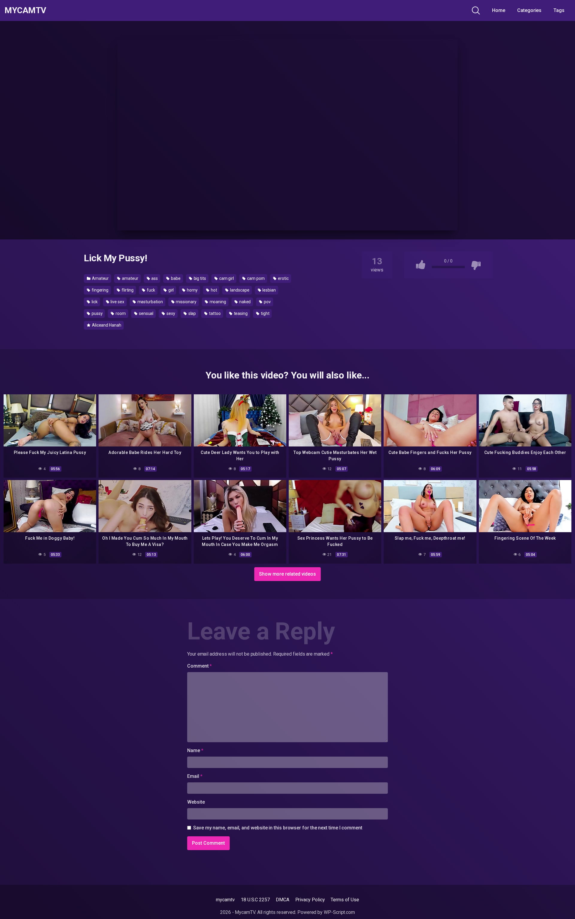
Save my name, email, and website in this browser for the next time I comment (277, 828)
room (120, 313)
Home (498, 10)
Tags (559, 10)
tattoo (214, 313)
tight (265, 313)
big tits (199, 278)
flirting (127, 290)
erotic (282, 278)
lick (94, 301)
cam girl (226, 278)
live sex (117, 301)
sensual (145, 313)
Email (194, 776)
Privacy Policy (310, 900)
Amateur (100, 278)
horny (192, 290)
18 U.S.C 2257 (255, 900)
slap (191, 313)
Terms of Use (345, 900)
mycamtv (225, 900)
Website (196, 802)
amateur (129, 278)
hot (213, 290)
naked (244, 301)
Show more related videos (287, 574)
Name (195, 750)
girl (170, 290)
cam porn (255, 278)
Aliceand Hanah (106, 325)
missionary (185, 301)
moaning (217, 301)
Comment (199, 666)
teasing (240, 313)
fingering (99, 290)
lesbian (269, 290)
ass (154, 278)
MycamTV (25, 10)
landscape (239, 290)
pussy (97, 313)
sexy (170, 313)
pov (267, 301)
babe (175, 278)
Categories (529, 10)
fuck (150, 290)
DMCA (282, 900)
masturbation (150, 301)
